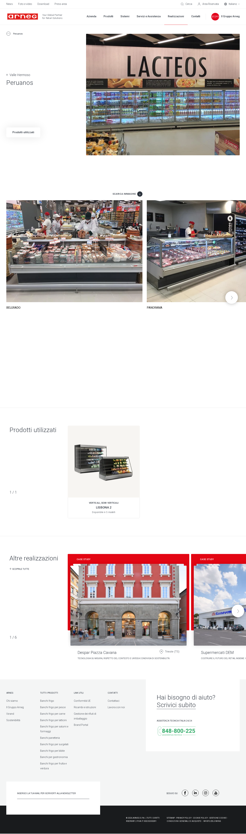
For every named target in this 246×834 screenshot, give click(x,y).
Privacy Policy (183, 818)
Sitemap (171, 818)
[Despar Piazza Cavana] (128, 608)
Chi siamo (12, 700)
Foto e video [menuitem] (25, 4)
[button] (231, 297)
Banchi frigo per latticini (53, 720)
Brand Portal (81, 724)
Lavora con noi (116, 707)
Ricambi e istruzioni (85, 707)
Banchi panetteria (50, 737)
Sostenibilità (13, 720)
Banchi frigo (47, 700)
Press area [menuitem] (61, 4)
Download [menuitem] (43, 4)
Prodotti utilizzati (23, 132)
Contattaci (113, 700)
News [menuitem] (9, 4)
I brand (10, 713)
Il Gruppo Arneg (15, 707)
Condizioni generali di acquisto (184, 821)
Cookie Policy (200, 818)
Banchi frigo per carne (52, 713)
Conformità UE (82, 700)
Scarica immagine (124, 194)
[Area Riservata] (208, 4)
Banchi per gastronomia (54, 757)
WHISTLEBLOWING (212, 821)
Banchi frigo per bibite (52, 750)
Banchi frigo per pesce (53, 707)
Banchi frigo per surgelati (54, 744)
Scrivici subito (176, 705)
